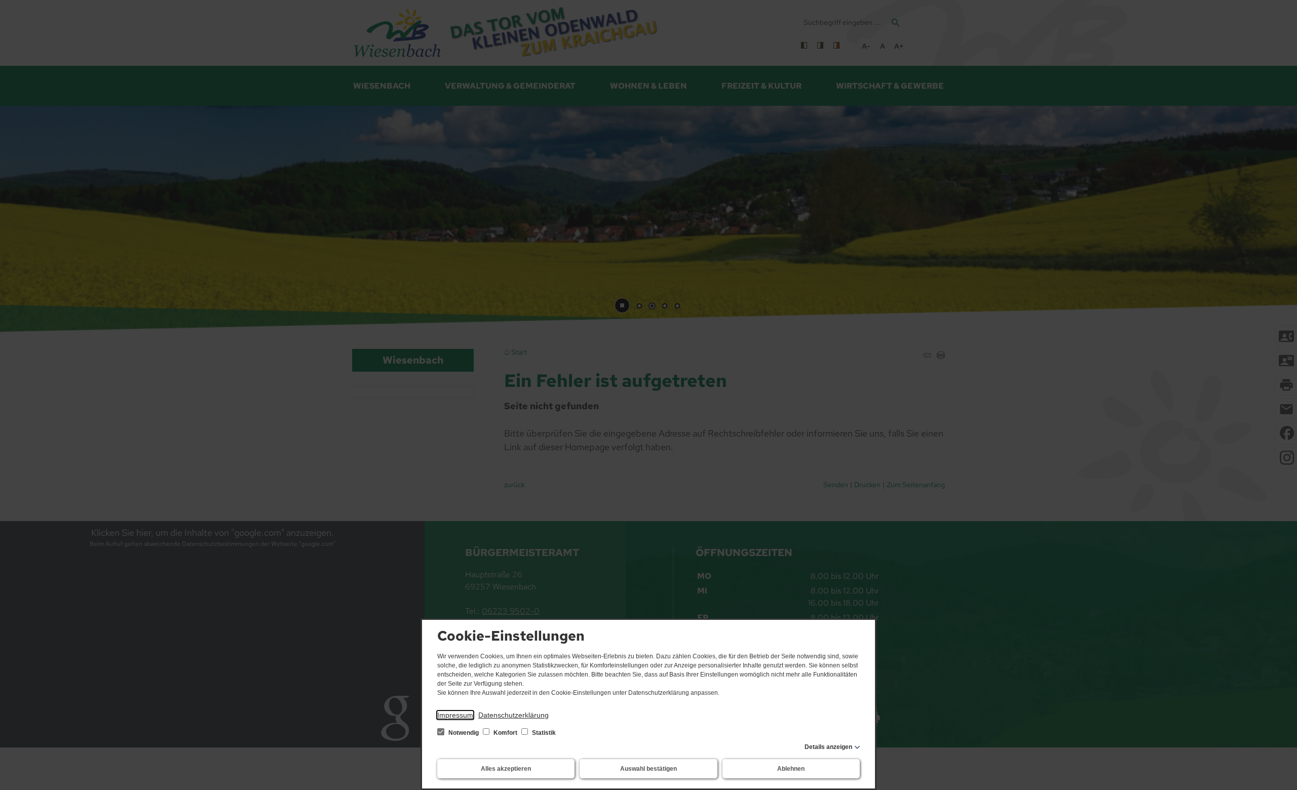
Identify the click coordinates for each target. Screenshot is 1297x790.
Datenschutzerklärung (513, 715)
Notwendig (463, 732)
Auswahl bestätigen (648, 768)
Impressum (455, 715)
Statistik (543, 732)
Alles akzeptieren (506, 768)
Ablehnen (791, 768)
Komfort (505, 732)
